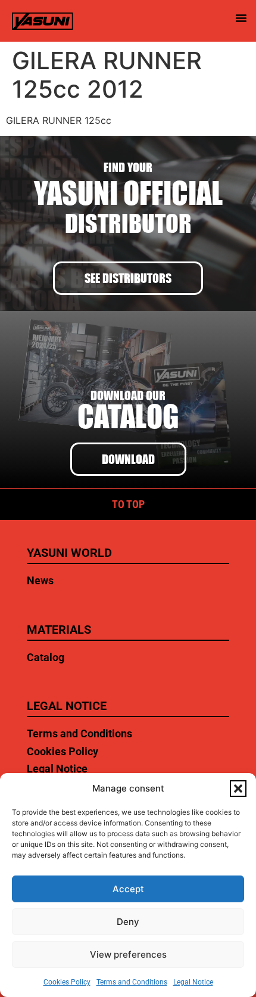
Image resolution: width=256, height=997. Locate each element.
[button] (238, 789)
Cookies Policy (66, 982)
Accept (128, 889)
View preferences (128, 954)
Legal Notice (193, 982)
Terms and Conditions (131, 982)
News (40, 580)
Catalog (45, 657)
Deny (128, 921)
